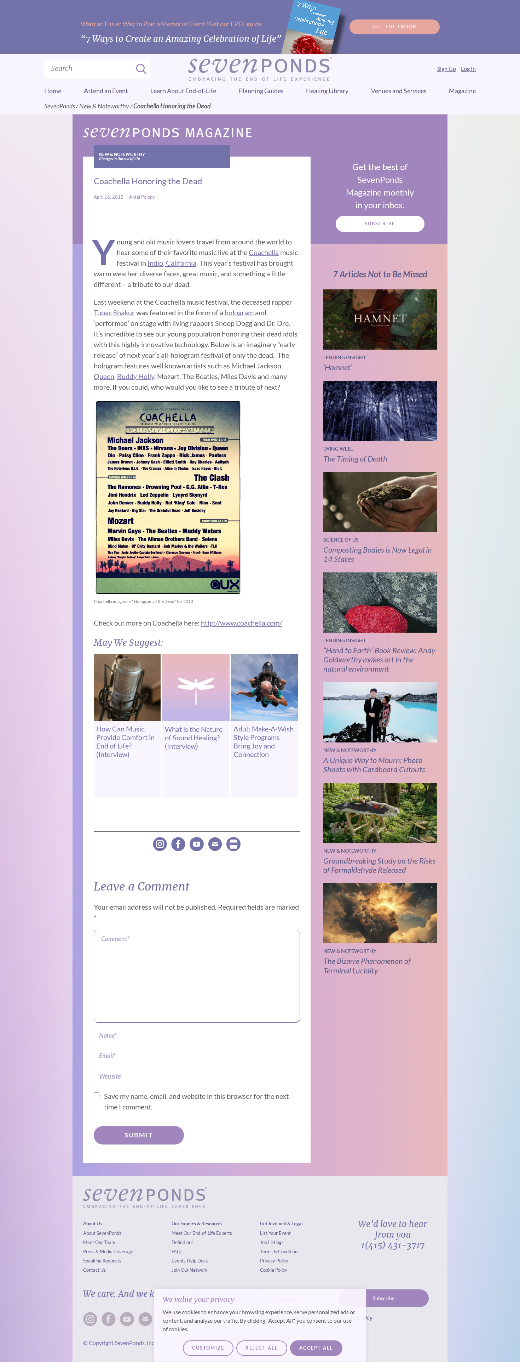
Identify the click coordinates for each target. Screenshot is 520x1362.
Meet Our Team (99, 1242)
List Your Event (275, 1233)
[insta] (160, 844)
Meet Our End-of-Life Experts (202, 1233)
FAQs (177, 1251)
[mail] (215, 844)
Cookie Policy (273, 1270)
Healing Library (327, 91)
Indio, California (172, 263)
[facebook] (178, 844)
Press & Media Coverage (108, 1251)
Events (179, 1261)
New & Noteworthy (104, 106)
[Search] (139, 68)
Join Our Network (190, 1270)
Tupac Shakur (114, 312)
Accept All (316, 1348)
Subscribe (380, 223)
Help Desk (197, 1261)
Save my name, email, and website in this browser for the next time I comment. (196, 1101)
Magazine (462, 91)
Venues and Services (399, 91)
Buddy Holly (135, 376)
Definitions (182, 1242)
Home (52, 91)
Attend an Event (106, 91)
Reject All (261, 1348)
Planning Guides (261, 91)
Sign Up (446, 68)
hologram (239, 312)
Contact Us (94, 1270)
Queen (104, 376)
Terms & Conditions (280, 1251)
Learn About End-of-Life (183, 91)
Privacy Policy (274, 1261)
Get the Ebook (394, 26)
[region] (260, 1325)
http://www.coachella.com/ (241, 622)
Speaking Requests (102, 1261)
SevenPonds (59, 106)
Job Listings (272, 1242)
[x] (197, 844)
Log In (468, 68)
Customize (208, 1348)
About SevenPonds (102, 1233)
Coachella (264, 252)
